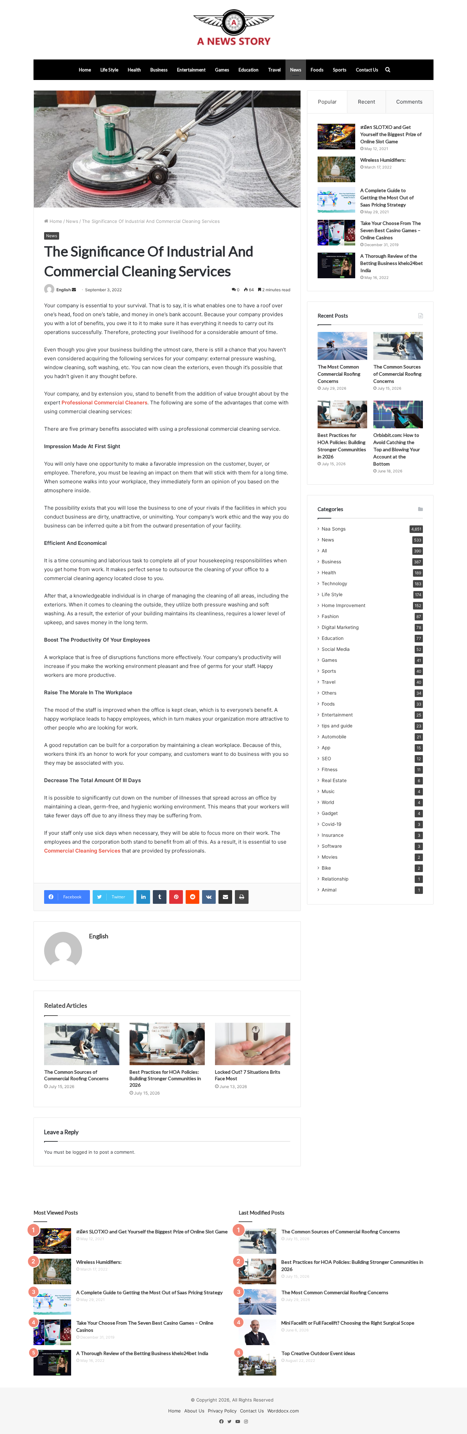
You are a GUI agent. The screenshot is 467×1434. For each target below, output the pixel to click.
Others (329, 693)
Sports (339, 69)
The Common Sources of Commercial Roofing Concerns (397, 374)
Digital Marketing (340, 627)
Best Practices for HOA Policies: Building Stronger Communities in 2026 (165, 1078)
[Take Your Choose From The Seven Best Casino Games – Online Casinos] (336, 232)
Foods (317, 69)
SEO (326, 758)
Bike (326, 868)
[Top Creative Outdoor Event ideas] (257, 1363)
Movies (329, 857)
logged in (82, 1152)
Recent (366, 101)
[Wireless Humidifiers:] (336, 169)
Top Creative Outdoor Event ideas (318, 1353)
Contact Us (367, 69)
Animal (329, 890)
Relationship (335, 879)
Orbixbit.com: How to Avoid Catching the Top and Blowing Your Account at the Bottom (396, 449)
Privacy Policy (222, 1410)
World (328, 802)
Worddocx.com (283, 1410)
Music (328, 791)
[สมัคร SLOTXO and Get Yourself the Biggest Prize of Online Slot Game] (336, 136)
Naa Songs (334, 529)
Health (134, 69)
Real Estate (334, 780)
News (295, 69)
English (63, 289)
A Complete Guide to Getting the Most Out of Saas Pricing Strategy (387, 197)
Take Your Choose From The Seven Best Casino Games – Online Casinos (390, 230)
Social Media (336, 649)
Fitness (329, 769)
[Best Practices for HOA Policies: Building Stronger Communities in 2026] (167, 1044)
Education (248, 69)
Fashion (330, 616)
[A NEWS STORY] (233, 30)
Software (332, 846)
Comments (409, 101)
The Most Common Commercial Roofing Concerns (339, 374)
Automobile (334, 736)
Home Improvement (343, 605)
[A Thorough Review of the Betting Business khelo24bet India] (336, 265)
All (324, 550)
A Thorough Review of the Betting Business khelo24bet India (391, 263)
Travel (274, 69)
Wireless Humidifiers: (383, 160)
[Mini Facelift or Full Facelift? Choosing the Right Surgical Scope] (257, 1332)
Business (159, 69)
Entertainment (191, 69)
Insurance (333, 835)
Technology (334, 583)
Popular (327, 101)
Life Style (109, 69)
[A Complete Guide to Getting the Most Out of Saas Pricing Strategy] (336, 200)
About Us (194, 1410)
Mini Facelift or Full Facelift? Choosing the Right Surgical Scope (347, 1323)
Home (85, 69)
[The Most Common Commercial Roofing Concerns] (342, 346)
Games (222, 69)
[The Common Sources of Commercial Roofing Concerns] (81, 1044)
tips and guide (337, 725)
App (326, 747)
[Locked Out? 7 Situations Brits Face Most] (252, 1044)
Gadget (330, 813)
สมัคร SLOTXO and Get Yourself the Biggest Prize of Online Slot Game (391, 134)
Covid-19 (332, 824)
